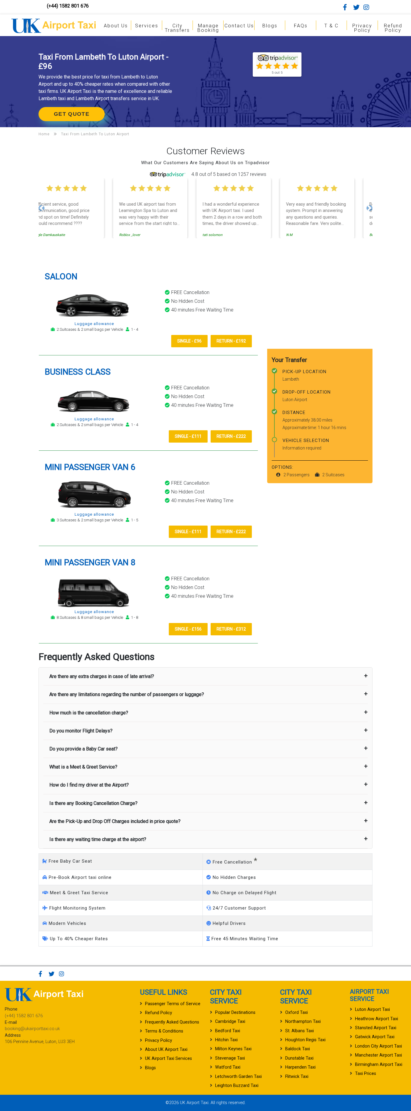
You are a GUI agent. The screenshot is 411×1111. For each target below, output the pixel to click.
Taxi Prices (365, 1073)
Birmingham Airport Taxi (378, 1064)
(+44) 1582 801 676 (68, 6)
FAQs (300, 26)
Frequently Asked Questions (172, 1022)
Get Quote (71, 114)
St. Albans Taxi (299, 1030)
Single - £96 (189, 341)
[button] (42, 208)
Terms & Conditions (164, 1031)
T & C (331, 26)
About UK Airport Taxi (166, 1049)
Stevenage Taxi (230, 1058)
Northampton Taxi (303, 1021)
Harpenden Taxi (300, 1067)
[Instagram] (367, 7)
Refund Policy (393, 28)
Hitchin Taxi (226, 1039)
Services (146, 26)
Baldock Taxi (297, 1048)
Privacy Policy (362, 28)
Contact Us (239, 26)
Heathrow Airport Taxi (376, 1018)
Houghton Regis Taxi (305, 1039)
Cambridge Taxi (230, 1021)
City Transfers (177, 28)
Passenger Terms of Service (172, 1003)
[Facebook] (347, 7)
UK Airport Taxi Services (168, 1058)
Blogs (269, 26)
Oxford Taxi (296, 1012)
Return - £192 (231, 341)
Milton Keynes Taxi (233, 1048)
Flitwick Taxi (296, 1076)
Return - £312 (231, 629)
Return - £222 (231, 436)
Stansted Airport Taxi (375, 1027)
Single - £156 (188, 629)
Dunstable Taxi (299, 1058)
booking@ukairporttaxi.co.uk (32, 1028)
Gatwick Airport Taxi (374, 1036)
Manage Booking (208, 28)
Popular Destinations (235, 1012)
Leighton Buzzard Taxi (236, 1085)
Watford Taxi (227, 1067)
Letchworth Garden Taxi (238, 1076)
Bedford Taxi (227, 1030)
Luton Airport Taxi (372, 1009)
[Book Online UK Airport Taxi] (53, 25)
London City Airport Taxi (378, 1046)
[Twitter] (357, 7)
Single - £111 (188, 436)
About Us (116, 26)
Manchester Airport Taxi (378, 1055)
